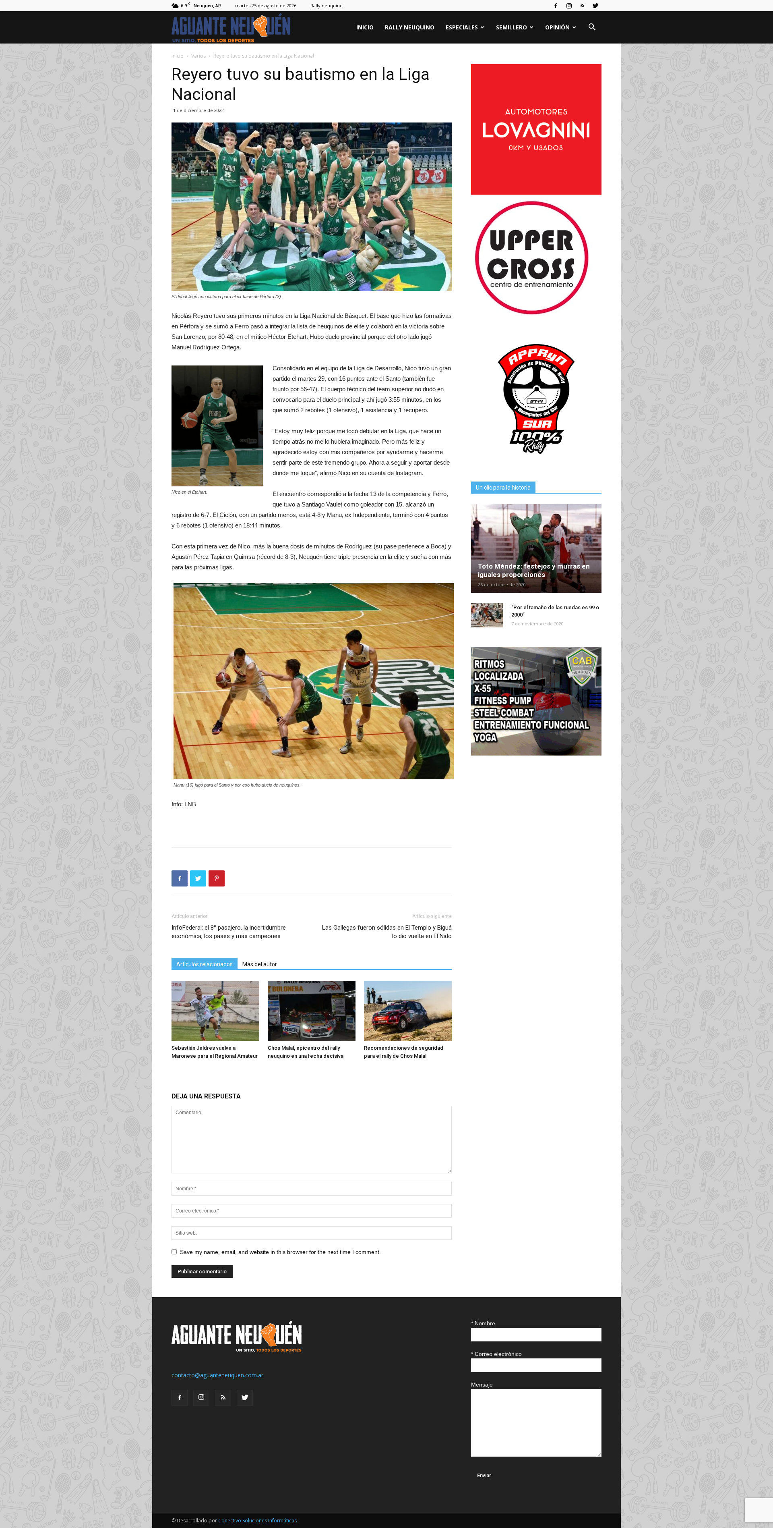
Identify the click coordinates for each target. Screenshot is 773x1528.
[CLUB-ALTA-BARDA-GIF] (536, 753)
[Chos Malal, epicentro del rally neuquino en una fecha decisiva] (311, 1011)
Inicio (365, 27)
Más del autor (259, 964)
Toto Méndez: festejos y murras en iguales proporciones (534, 570)
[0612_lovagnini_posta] (536, 192)
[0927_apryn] (536, 462)
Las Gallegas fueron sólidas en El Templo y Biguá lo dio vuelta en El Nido (387, 932)
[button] (591, 28)
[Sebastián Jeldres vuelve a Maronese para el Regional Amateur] (215, 1011)
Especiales (462, 27)
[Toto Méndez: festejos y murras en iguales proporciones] (536, 548)
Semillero (511, 27)
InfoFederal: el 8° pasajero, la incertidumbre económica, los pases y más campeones (229, 932)
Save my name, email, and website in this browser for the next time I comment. (280, 1252)
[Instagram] (569, 5)
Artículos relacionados (204, 964)
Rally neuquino (326, 5)
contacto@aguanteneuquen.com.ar (217, 1375)
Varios (198, 55)
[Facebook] (556, 5)
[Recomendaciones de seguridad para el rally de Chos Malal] (408, 1011)
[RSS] (582, 5)
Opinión (557, 27)
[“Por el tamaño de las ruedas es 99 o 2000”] (487, 615)
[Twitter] (595, 5)
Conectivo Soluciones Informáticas (257, 1520)
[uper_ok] (531, 314)
